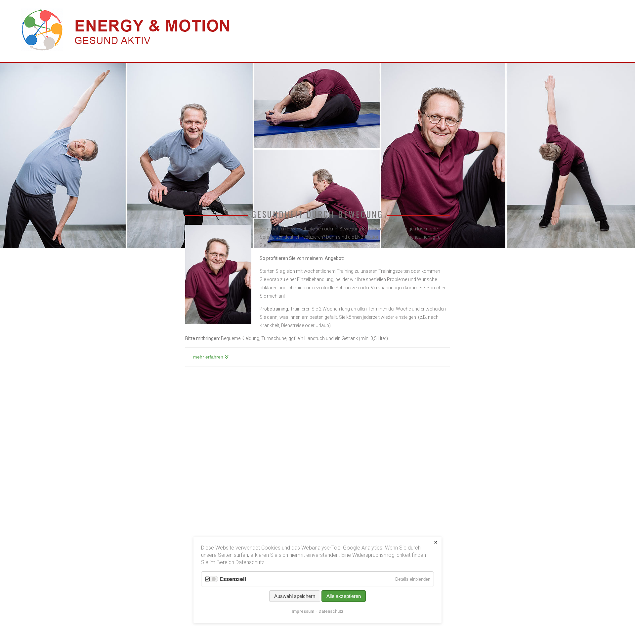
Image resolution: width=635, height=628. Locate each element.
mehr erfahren (208, 357)
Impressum (303, 611)
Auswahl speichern (294, 596)
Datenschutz (331, 611)
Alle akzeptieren (343, 596)
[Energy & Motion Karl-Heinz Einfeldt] (124, 53)
